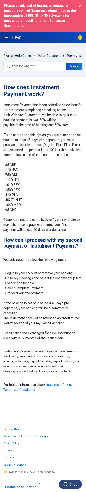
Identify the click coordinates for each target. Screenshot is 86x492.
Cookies (8, 450)
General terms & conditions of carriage (25, 436)
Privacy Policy (11, 443)
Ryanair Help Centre (17, 56)
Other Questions (49, 56)
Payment (74, 56)
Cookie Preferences (14, 464)
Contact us (9, 457)
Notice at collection (21, 487)
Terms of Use (11, 429)
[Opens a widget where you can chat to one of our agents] (70, 485)
